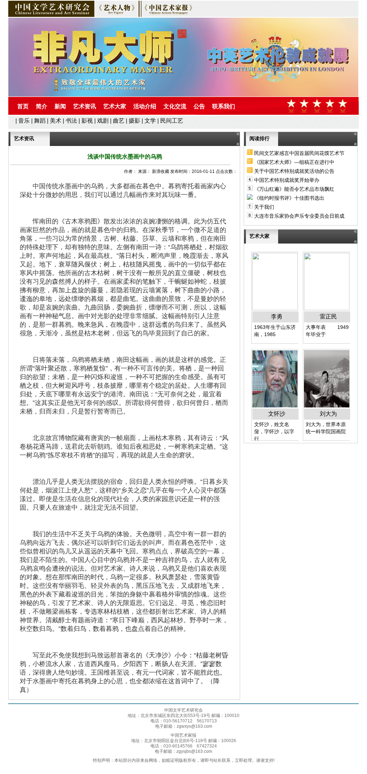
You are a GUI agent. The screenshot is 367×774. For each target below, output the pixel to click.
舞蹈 (40, 121)
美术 (55, 121)
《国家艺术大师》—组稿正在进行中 (294, 162)
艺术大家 (114, 106)
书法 (71, 121)
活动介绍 (144, 106)
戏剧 (103, 121)
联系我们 (223, 106)
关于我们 (264, 207)
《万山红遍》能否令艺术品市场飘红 (294, 189)
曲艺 (118, 121)
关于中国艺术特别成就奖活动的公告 (294, 171)
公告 (199, 106)
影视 (87, 121)
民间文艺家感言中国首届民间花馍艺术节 (299, 153)
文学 (150, 121)
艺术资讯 (84, 106)
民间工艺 (171, 121)
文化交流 (174, 106)
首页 (23, 106)
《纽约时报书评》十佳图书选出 (289, 198)
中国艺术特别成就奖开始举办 (286, 180)
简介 (41, 106)
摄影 (134, 121)
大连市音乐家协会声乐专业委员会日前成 (299, 216)
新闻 (60, 106)
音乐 (24, 121)
